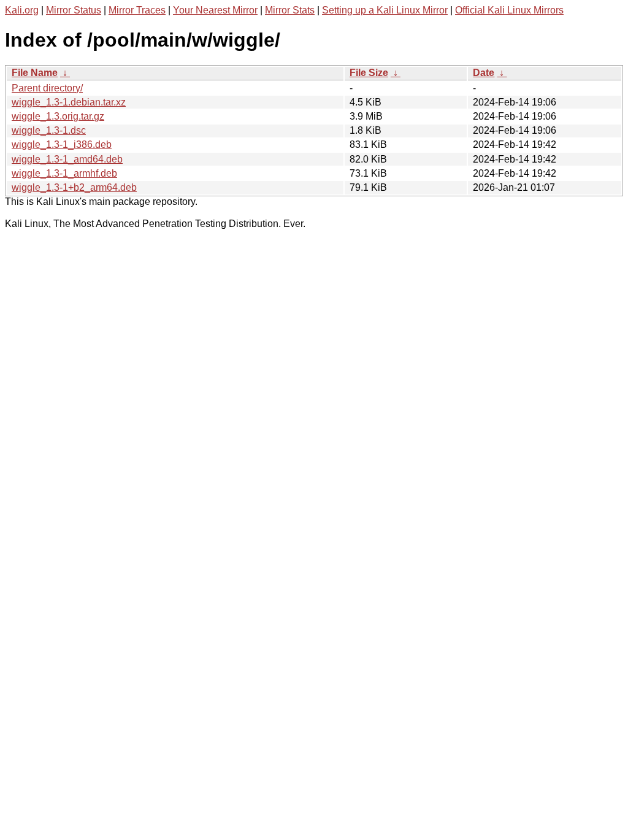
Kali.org (22, 10)
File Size (369, 72)
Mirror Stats (290, 10)
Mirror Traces (137, 10)
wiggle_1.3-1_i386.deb (62, 144)
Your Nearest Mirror (215, 10)
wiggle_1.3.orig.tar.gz (58, 116)
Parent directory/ (47, 88)
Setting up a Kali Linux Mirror (385, 10)
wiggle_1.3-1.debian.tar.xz (69, 102)
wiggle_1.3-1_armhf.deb (64, 173)
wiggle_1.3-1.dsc (49, 130)
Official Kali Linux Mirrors (509, 10)
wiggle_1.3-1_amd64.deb (67, 159)
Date (483, 72)
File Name (35, 72)
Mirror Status (73, 10)
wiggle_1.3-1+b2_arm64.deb (74, 187)
